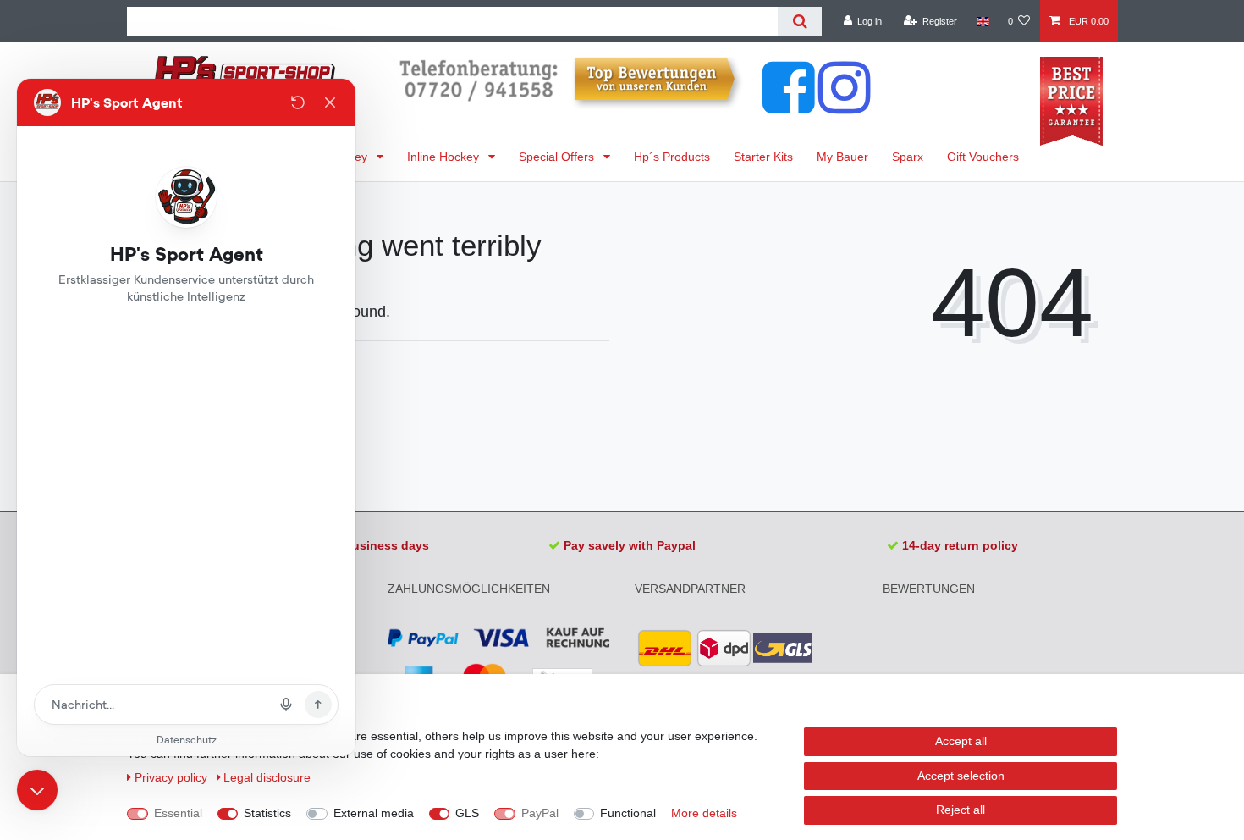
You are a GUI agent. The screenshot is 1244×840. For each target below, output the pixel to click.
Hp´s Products (672, 156)
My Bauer (842, 156)
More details (704, 813)
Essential (178, 813)
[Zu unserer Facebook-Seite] (788, 105)
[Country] (982, 21)
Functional (628, 813)
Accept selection (961, 775)
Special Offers (558, 156)
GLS (467, 813)
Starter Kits (763, 156)
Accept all (961, 741)
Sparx (907, 156)
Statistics (267, 813)
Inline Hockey (444, 156)
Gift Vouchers (983, 156)
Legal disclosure (267, 777)
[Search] (799, 21)
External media (373, 813)
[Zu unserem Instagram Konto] (844, 105)
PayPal (540, 813)
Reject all (960, 809)
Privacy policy (173, 777)
